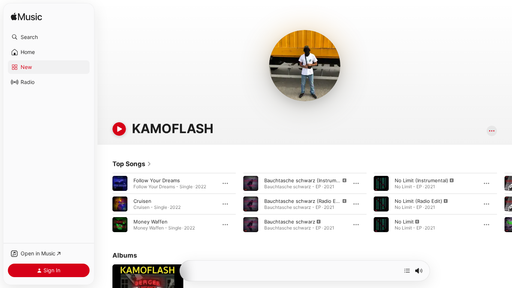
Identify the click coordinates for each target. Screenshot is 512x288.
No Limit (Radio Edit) (418, 201)
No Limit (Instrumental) (421, 180)
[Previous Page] (105, 204)
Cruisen (142, 201)
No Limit (404, 222)
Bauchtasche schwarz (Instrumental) (307, 180)
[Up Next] (407, 271)
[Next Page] (504, 204)
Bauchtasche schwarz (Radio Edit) (304, 201)
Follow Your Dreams (156, 180)
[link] (131, 164)
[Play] (119, 129)
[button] (48, 37)
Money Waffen (150, 222)
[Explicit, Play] (250, 183)
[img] (26, 17)
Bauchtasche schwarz (289, 222)
